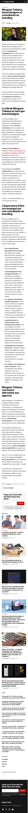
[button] (3, 2)
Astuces (4, 761)
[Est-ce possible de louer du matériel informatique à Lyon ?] (14, 550)
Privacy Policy (10, 508)
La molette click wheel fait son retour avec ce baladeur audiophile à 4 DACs (13, 737)
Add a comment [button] (9, 488)
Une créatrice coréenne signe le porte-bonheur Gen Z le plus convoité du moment (13, 721)
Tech (3, 766)
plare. (3, 692)
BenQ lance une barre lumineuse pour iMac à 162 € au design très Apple (13, 742)
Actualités (5, 7)
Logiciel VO (5, 772)
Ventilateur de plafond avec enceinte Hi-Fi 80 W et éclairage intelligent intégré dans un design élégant (13, 703)
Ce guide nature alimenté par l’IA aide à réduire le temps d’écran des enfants (13, 708)
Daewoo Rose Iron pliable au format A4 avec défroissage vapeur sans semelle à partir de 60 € (14, 714)
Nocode (4, 764)
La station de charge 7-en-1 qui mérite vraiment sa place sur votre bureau (13, 732)
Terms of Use (18, 508)
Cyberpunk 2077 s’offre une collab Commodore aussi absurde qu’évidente (13, 697)
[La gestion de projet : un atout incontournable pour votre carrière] (14, 522)
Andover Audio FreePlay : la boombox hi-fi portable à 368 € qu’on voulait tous (14, 727)
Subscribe (20, 503)
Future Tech (9, 1)
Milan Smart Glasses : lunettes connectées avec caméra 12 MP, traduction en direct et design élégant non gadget (13, 749)
